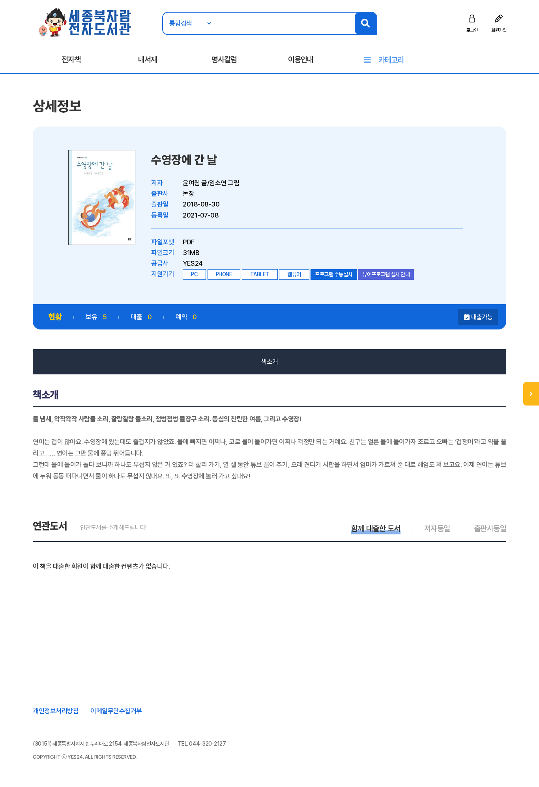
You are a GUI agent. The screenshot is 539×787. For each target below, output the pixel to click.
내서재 (147, 59)
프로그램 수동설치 (333, 274)
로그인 (472, 30)
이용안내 (300, 59)
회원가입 (498, 30)
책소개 (269, 362)
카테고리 (391, 60)
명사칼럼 (224, 59)
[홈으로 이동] (85, 22)
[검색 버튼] (365, 23)
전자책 (71, 59)
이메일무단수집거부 (116, 711)
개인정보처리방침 (56, 711)
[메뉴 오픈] (531, 394)
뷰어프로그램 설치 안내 (386, 274)
